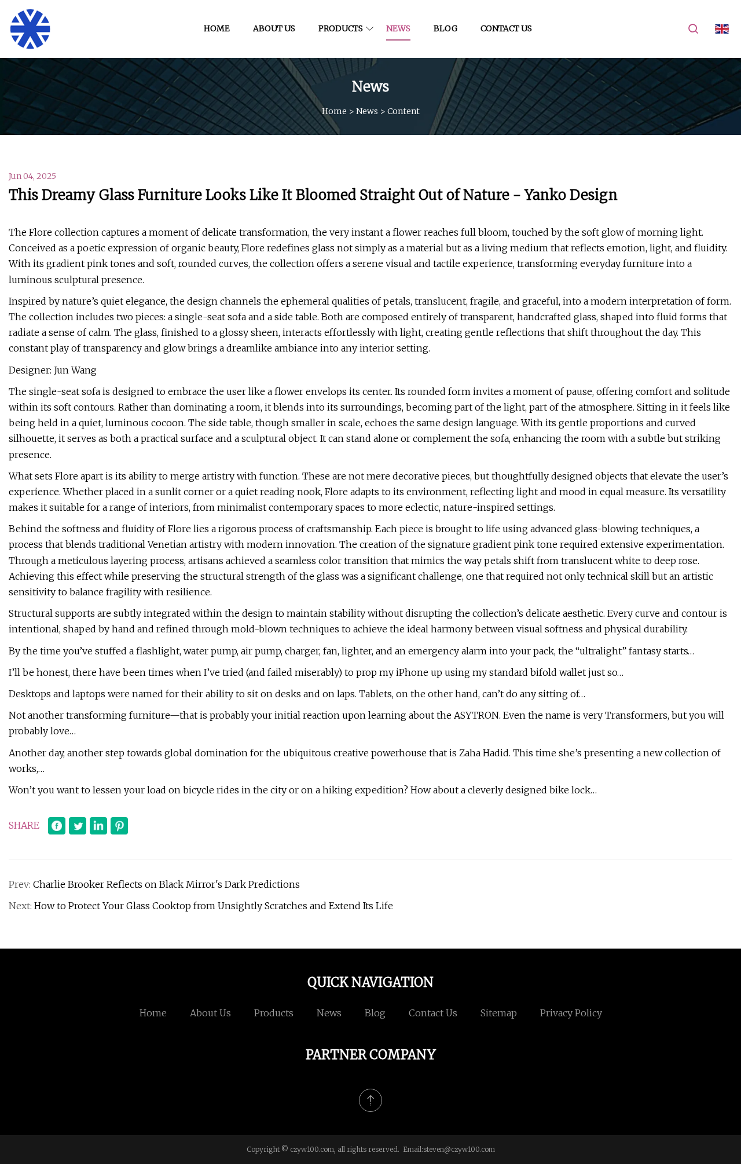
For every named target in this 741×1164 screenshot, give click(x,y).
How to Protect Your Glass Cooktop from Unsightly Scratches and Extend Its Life (213, 906)
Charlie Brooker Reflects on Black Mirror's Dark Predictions (166, 884)
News (398, 28)
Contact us (506, 28)
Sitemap (498, 1013)
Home (217, 28)
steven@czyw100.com (459, 1149)
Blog (445, 28)
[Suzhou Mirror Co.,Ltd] (30, 29)
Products (340, 28)
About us (274, 28)
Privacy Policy (571, 1013)
